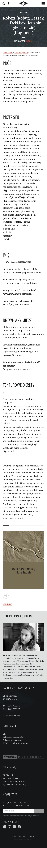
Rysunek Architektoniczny (14, 785)
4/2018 (25, 52)
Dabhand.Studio (29, 839)
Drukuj (6, 604)
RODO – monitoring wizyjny (15, 743)
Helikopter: (20, 41)
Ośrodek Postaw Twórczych (26, 836)
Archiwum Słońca (10, 778)
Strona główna (8, 52)
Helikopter (18, 52)
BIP (4, 734)
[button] (43, 3)
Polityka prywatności (12, 740)
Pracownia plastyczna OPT (14, 781)
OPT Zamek (8, 775)
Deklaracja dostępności (13, 737)
